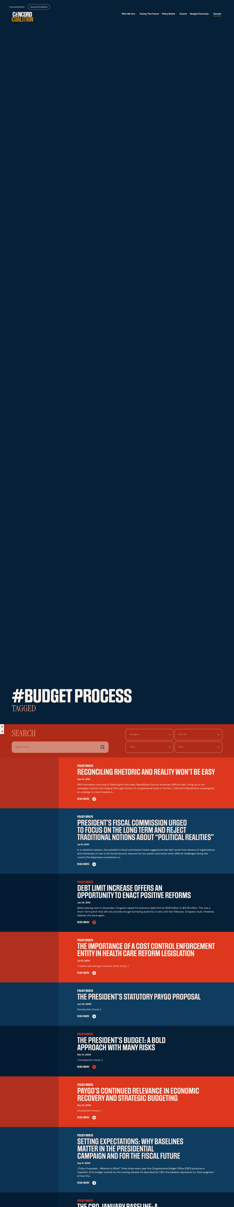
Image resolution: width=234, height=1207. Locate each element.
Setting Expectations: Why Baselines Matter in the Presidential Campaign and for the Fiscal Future (130, 1149)
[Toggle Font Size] (2, 731)
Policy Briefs (85, 766)
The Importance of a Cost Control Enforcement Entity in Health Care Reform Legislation (146, 950)
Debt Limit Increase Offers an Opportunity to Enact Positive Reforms (134, 892)
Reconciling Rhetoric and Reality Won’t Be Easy (146, 772)
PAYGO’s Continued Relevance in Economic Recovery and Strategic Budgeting (138, 1095)
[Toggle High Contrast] (2, 726)
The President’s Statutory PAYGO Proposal (139, 997)
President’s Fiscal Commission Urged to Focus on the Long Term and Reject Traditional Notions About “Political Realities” (145, 830)
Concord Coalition (39, 7)
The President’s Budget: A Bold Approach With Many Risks (121, 1044)
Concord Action (17, 7)
